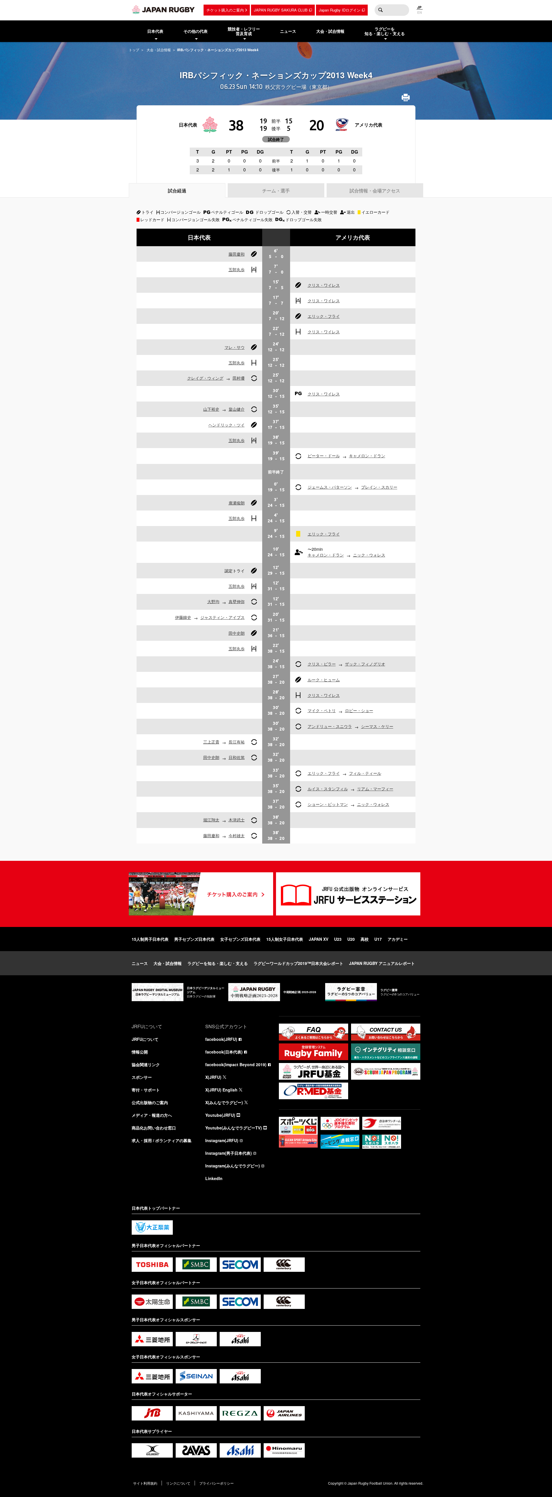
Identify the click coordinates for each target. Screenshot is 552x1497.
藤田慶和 (237, 254)
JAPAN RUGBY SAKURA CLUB (281, 10)
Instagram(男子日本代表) (228, 1153)
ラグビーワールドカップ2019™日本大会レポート (298, 963)
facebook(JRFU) (221, 1039)
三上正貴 (211, 742)
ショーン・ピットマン (328, 804)
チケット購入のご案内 (225, 10)
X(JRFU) (213, 1077)
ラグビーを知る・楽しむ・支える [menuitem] (385, 31)
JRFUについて (145, 1039)
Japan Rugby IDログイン (340, 10)
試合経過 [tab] (177, 190)
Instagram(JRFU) (221, 1140)
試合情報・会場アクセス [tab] (375, 190)
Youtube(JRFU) (220, 1115)
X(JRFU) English (221, 1090)
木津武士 (237, 820)
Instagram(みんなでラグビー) (232, 1166)
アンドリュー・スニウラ (330, 726)
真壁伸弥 (237, 601)
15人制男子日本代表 (150, 939)
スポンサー (142, 1077)
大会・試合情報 (159, 49)
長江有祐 (237, 742)
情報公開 (140, 1052)
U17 (378, 939)
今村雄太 (237, 835)
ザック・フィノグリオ (365, 664)
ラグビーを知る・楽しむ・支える (217, 963)
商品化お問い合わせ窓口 (154, 1128)
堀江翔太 (211, 820)
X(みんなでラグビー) (224, 1102)
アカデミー (398, 939)
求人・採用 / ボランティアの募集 (161, 1140)
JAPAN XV (318, 939)
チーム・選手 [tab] (276, 190)
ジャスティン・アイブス (222, 617)
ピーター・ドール (324, 455)
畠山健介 (237, 409)
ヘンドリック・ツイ (226, 425)
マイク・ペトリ (322, 710)
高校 (365, 939)
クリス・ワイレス (324, 285)
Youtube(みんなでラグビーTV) (233, 1128)
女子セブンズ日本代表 (240, 939)
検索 (380, 10)
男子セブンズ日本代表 (194, 939)
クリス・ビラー (322, 664)
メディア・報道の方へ (152, 1115)
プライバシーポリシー (216, 1483)
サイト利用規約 (145, 1483)
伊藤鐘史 (183, 617)
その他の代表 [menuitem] (195, 31)
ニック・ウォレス (369, 555)
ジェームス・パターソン (330, 487)
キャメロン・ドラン (367, 455)
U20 (351, 939)
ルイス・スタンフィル (328, 788)
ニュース (140, 963)
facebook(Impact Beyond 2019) (236, 1064)
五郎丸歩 (237, 269)
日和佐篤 (237, 757)
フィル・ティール (365, 773)
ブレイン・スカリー (379, 487)
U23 (338, 939)
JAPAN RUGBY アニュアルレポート (382, 963)
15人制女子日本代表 (284, 939)
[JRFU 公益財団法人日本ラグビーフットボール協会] (163, 9)
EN (419, 12)
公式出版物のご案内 (150, 1102)
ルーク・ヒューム (324, 679)
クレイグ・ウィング (205, 378)
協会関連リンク (146, 1064)
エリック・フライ (324, 316)
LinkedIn (214, 1178)
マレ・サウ (235, 347)
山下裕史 (211, 409)
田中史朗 (237, 633)
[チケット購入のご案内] (201, 893)
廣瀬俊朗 (237, 503)
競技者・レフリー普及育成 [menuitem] (244, 31)
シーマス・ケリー (377, 726)
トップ (134, 49)
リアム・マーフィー (375, 788)
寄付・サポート (146, 1090)
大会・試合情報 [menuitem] (330, 31)
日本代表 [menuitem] (155, 31)
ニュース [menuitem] (288, 31)
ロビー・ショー (359, 710)
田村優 (239, 378)
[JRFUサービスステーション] (348, 893)
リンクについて (178, 1483)
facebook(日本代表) (224, 1052)
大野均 (213, 601)
